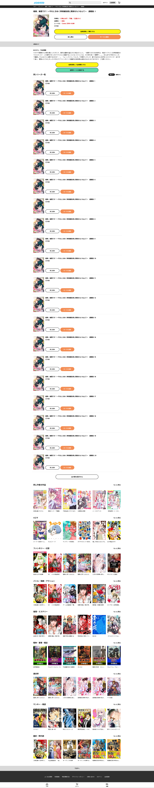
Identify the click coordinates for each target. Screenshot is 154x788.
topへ (77, 768)
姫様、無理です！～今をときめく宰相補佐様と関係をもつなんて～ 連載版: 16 (70, 377)
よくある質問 (48, 777)
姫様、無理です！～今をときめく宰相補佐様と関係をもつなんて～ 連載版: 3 (70, 120)
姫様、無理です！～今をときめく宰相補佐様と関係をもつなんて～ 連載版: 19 (70, 436)
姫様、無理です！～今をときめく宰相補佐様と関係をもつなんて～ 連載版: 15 (70, 357)
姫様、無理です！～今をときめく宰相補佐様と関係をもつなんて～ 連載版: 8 (70, 219)
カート (77, 786)
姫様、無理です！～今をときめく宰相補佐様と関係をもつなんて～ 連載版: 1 (70, 81)
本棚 (107, 786)
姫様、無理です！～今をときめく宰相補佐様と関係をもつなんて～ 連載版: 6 (70, 180)
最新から (118, 74)
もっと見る (117, 485)
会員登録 (112, 2)
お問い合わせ (90, 777)
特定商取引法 (66, 777)
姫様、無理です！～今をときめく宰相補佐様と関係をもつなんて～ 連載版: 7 (70, 199)
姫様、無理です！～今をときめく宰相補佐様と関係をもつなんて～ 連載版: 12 (70, 298)
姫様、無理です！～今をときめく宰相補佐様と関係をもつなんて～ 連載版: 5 (70, 160)
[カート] (119, 3)
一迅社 (62, 21)
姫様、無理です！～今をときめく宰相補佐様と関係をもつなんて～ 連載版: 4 (70, 140)
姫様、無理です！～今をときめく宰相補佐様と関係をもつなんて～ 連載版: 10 (70, 258)
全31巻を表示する (77, 477)
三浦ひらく (77, 18)
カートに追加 (104, 37)
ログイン (105, 2)
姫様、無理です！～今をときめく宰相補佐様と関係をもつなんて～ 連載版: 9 (70, 239)
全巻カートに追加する (77, 70)
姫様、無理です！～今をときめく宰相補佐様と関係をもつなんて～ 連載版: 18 (70, 416)
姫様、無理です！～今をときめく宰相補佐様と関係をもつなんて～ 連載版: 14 (70, 337)
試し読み (71, 37)
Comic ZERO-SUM (68, 23)
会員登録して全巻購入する (77, 65)
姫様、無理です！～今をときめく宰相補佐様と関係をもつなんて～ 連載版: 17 (70, 396)
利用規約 (57, 777)
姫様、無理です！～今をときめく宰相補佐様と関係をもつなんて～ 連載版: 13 (70, 317)
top (34, 6)
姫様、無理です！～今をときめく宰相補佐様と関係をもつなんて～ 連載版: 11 (70, 278)
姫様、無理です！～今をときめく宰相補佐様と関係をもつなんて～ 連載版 (64, 6)
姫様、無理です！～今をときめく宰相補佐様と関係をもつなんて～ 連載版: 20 (70, 455)
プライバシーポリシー (78, 777)
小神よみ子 (63, 18)
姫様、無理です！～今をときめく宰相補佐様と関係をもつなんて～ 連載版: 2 (70, 101)
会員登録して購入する (87, 31)
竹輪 (70, 18)
